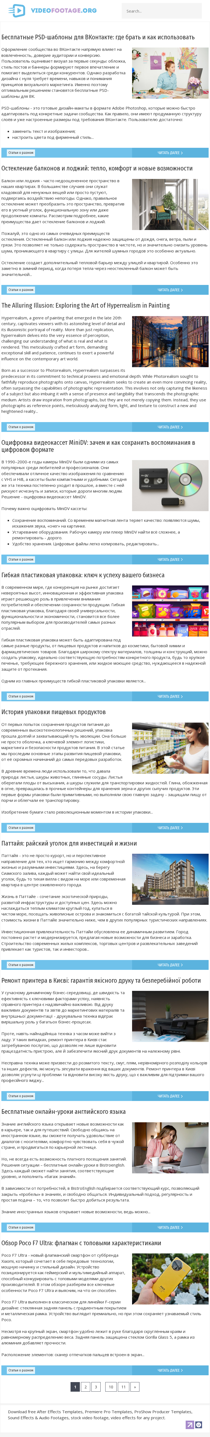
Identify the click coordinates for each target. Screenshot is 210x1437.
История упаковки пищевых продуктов (53, 712)
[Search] (196, 11)
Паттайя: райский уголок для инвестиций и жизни (69, 843)
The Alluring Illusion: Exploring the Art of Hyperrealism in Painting (85, 305)
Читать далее (169, 153)
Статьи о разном (20, 153)
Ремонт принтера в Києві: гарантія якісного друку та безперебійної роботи (101, 980)
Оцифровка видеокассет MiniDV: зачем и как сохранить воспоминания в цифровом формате (98, 446)
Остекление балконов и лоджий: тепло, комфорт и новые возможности (97, 168)
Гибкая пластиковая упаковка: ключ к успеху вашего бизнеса (83, 575)
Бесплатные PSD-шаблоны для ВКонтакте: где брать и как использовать (98, 37)
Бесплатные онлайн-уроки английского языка (63, 1111)
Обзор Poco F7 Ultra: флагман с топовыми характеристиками (81, 1243)
